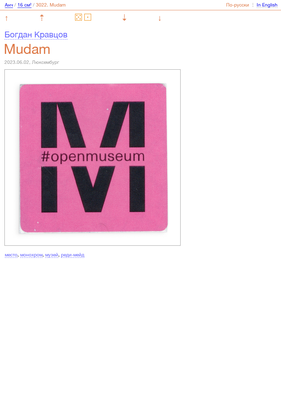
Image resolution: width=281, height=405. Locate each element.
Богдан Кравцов (36, 34)
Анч (9, 5)
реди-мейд (72, 254)
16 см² (24, 5)
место (11, 254)
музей (51, 254)
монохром (31, 254)
